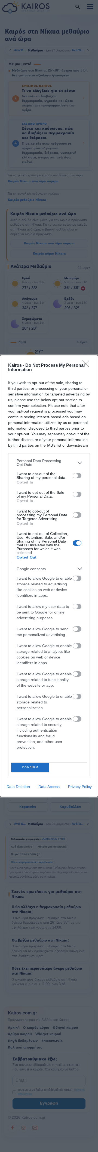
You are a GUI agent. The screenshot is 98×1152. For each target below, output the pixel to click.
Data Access (49, 786)
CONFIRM (30, 767)
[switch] (77, 475)
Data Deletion (18, 786)
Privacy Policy (80, 786)
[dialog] (49, 576)
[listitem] (49, 462)
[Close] (87, 366)
